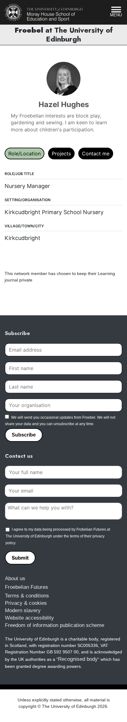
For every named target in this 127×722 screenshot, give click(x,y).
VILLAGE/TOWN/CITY (24, 226)
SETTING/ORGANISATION (28, 199)
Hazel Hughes (64, 104)
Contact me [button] (95, 153)
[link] (43, 12)
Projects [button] (61, 153)
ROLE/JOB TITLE (19, 173)
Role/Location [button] (24, 153)
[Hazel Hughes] (63, 78)
